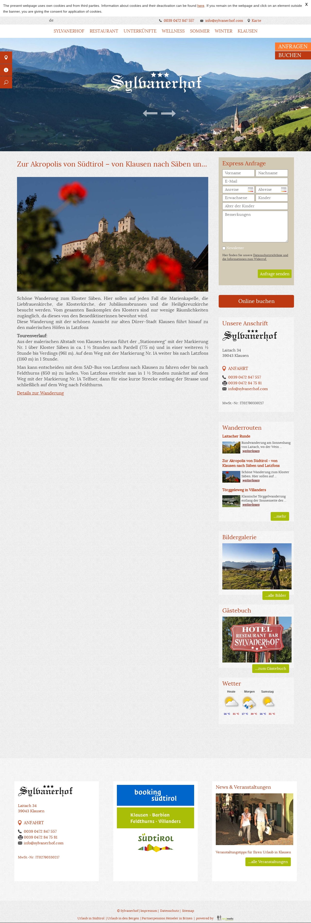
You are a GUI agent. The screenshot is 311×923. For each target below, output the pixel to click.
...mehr (280, 516)
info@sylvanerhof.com (224, 20)
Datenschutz (169, 911)
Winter (223, 31)
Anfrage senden (274, 274)
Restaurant (104, 31)
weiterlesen (250, 451)
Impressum (148, 911)
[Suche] (6, 82)
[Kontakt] (6, 57)
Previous (151, 113)
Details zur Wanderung (40, 393)
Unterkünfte (140, 31)
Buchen (289, 55)
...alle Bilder (275, 595)
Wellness (173, 31)
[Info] (6, 70)
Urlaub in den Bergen (123, 918)
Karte (256, 20)
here (200, 6)
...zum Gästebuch (270, 668)
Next (168, 113)
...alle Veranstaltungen (268, 861)
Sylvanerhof (69, 31)
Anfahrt (238, 368)
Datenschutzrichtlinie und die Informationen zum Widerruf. (255, 257)
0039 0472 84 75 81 (245, 383)
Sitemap (188, 911)
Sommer (199, 31)
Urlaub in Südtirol (91, 918)
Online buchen (256, 301)
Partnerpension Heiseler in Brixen (167, 918)
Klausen (248, 31)
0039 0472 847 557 (179, 20)
